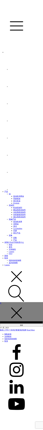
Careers (11, 252)
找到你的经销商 (15, 260)
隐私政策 (7, 334)
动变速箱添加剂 (19, 215)
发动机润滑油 (18, 196)
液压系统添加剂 (19, 217)
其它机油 (16, 201)
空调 (15, 231)
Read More (31, 330)
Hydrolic (16, 203)
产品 (6, 191)
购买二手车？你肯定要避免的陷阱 (13, 330)
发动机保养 (17, 222)
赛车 (10, 247)
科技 (10, 245)
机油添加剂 (17, 208)
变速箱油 (16, 199)
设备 (10, 235)
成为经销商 (13, 263)
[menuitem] (20, 52)
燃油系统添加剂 (19, 210)
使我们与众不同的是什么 (14, 242)
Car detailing (17, 228)
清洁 (15, 226)
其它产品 (16, 233)
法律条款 (7, 336)
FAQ (10, 254)
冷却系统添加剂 (19, 212)
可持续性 (12, 249)
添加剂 (11, 205)
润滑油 (16, 224)
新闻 (6, 256)
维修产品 (12, 219)
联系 (6, 258)
